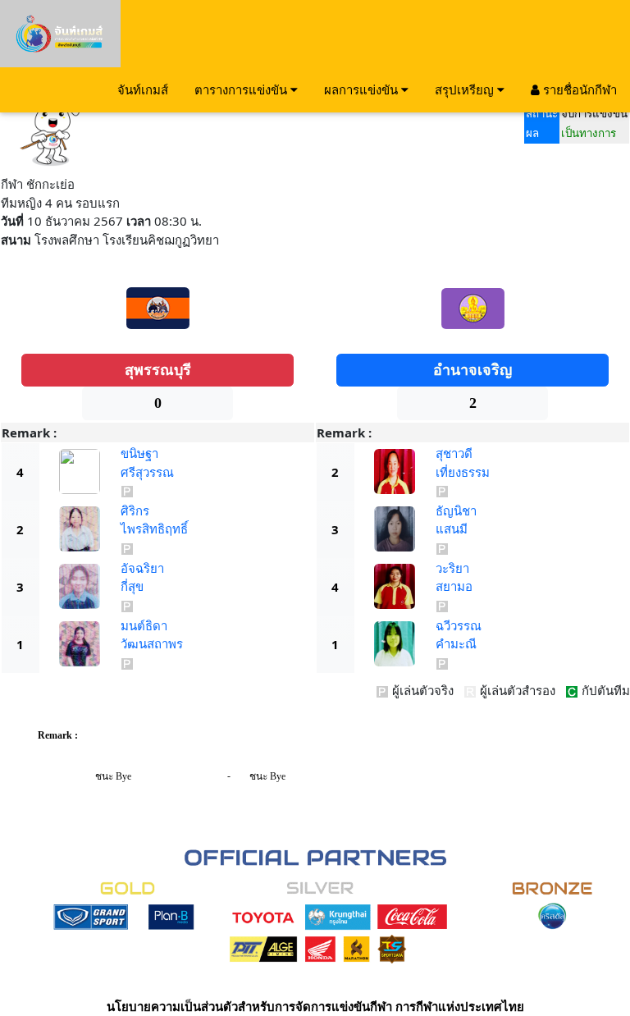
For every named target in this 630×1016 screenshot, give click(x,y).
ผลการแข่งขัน (362, 89)
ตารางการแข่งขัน (242, 89)
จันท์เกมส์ (142, 89)
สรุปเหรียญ (466, 89)
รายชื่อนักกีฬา (578, 89)
